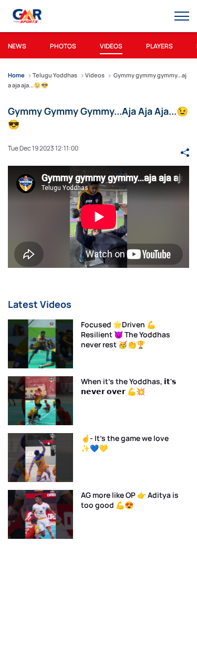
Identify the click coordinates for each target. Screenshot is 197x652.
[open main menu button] (181, 16)
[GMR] (28, 16)
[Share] (185, 148)
